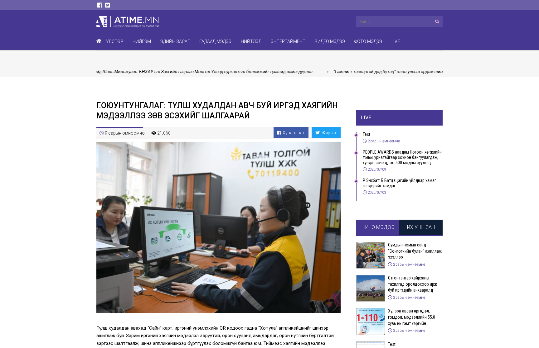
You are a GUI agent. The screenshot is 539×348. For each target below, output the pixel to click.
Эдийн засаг (175, 41)
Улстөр (114, 41)
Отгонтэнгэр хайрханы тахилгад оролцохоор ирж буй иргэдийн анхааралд (412, 284)
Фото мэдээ (368, 41)
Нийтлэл (251, 41)
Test (366, 134)
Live (395, 41)
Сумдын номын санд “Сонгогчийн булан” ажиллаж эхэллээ (415, 251)
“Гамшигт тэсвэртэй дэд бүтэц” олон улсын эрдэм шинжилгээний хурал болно (396, 71)
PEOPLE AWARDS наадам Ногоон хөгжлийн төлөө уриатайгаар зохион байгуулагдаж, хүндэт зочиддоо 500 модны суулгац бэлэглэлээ (402, 157)
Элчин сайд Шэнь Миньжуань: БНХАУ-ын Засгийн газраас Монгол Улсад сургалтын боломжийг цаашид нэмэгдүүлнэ (180, 71)
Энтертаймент (288, 41)
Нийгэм (142, 41)
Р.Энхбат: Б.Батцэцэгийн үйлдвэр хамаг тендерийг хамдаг (399, 183)
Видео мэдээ (330, 41)
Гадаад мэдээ (215, 41)
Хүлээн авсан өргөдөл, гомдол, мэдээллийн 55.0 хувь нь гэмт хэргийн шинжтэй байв (411, 317)
